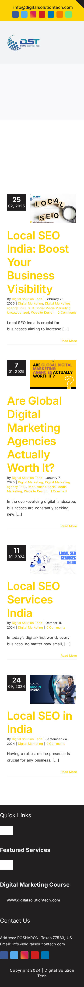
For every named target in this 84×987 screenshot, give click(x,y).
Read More (69, 341)
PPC (23, 308)
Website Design (42, 312)
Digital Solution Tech (27, 299)
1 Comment (59, 491)
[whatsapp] (68, 14)
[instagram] (33, 14)
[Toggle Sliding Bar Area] (80, 4)
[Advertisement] (42, 150)
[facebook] (15, 14)
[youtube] (42, 14)
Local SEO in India (39, 722)
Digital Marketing (30, 303)
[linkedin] (51, 14)
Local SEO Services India (33, 599)
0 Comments (67, 312)
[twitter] (24, 14)
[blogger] (59, 14)
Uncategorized (18, 312)
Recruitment (37, 487)
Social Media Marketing (53, 308)
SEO (31, 308)
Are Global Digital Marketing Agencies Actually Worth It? (34, 434)
